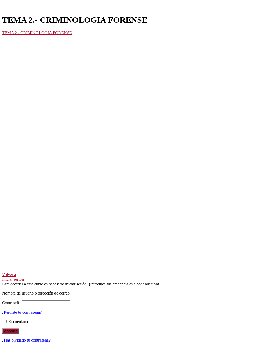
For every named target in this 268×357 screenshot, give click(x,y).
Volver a (9, 274)
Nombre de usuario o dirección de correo (36, 293)
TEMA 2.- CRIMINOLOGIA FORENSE (37, 33)
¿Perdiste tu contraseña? (22, 312)
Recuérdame (18, 321)
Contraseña (11, 303)
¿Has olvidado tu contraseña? (26, 340)
